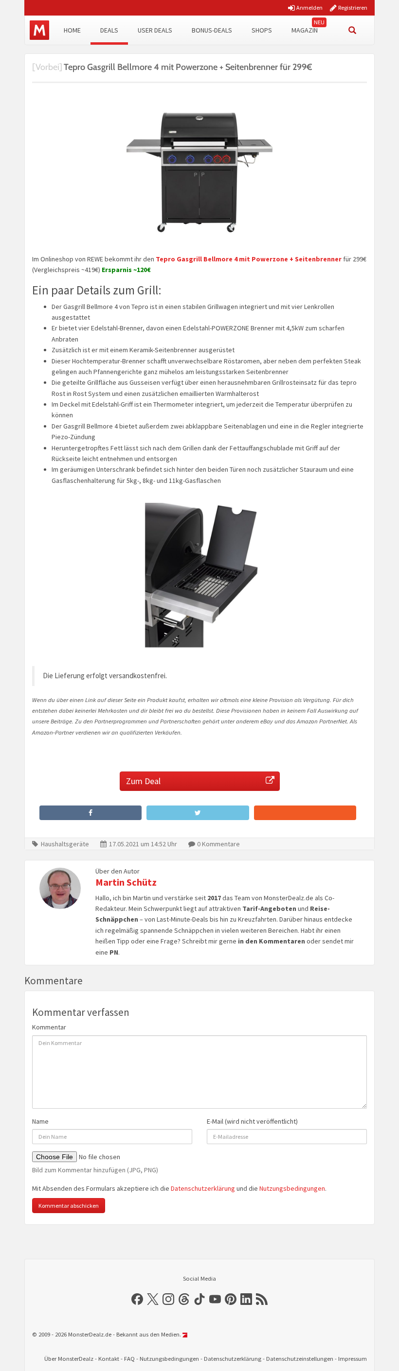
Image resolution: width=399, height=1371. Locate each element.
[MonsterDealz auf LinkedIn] (246, 1299)
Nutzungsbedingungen (292, 1188)
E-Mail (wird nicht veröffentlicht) (252, 1121)
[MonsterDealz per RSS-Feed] (262, 1299)
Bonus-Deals (212, 30)
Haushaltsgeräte (65, 844)
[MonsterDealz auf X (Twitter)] (153, 1299)
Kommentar (49, 1027)
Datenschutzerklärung (203, 1188)
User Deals (155, 30)
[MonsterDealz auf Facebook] (137, 1299)
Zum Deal (143, 781)
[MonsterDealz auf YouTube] (215, 1299)
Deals (109, 30)
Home (72, 30)
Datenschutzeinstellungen (299, 1358)
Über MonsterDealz (68, 1358)
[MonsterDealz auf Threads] (184, 1299)
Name (40, 1121)
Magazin (304, 30)
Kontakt (108, 1358)
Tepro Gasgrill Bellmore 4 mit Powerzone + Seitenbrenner (249, 259)
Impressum (352, 1358)
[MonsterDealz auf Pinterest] (230, 1299)
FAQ (129, 1358)
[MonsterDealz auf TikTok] (199, 1299)
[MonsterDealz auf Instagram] (168, 1299)
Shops (262, 30)
